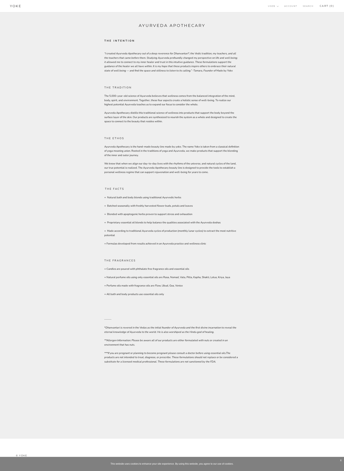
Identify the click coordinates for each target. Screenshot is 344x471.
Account (290, 6)
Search (308, 6)
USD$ (271, 6)
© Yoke (21, 455)
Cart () (327, 5)
